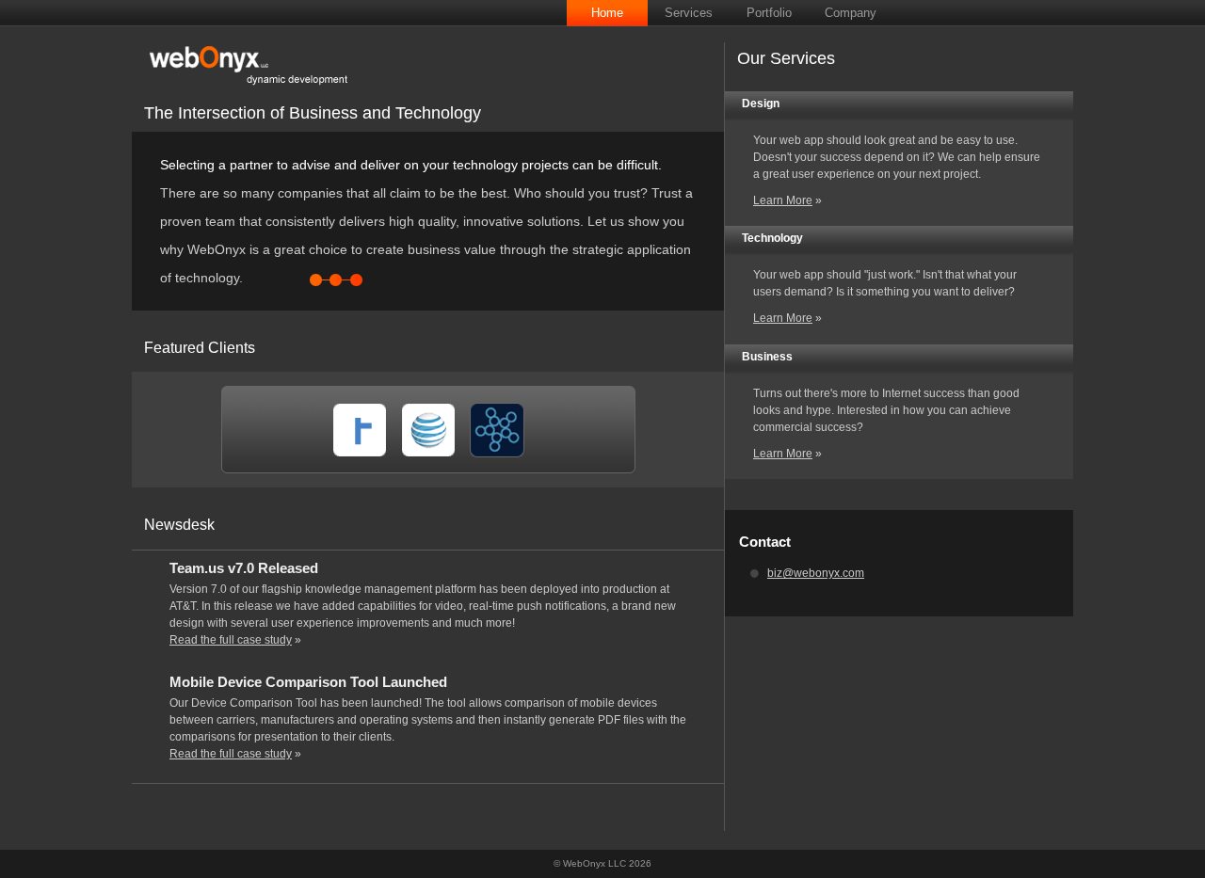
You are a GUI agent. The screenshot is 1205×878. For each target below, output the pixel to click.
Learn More (782, 200)
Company (850, 13)
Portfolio (769, 13)
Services (689, 13)
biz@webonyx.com (815, 573)
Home (607, 13)
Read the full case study (230, 640)
